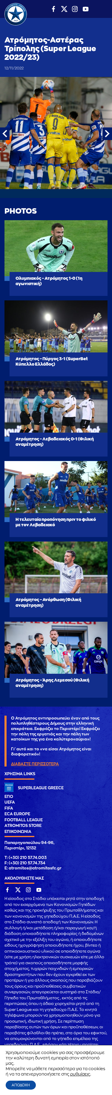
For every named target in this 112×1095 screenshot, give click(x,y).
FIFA (8, 808)
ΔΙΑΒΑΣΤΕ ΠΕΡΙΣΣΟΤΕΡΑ (35, 764)
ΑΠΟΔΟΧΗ (21, 1085)
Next (107, 133)
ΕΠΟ (8, 797)
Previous (5, 133)
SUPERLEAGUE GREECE (41, 788)
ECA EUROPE (17, 814)
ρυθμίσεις (80, 1074)
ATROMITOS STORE (23, 826)
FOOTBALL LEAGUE (23, 820)
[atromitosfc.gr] (15, 24)
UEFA (9, 802)
